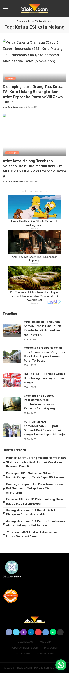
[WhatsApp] (53, 632)
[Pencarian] (64, 8)
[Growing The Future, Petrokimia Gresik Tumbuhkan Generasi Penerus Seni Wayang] (12, 404)
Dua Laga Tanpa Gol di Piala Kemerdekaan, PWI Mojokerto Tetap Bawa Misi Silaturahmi (36, 488)
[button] (60, 664)
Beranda (21, 21)
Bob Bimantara (15, 107)
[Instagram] (23, 632)
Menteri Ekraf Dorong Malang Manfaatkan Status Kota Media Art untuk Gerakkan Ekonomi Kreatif (36, 462)
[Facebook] (9, 632)
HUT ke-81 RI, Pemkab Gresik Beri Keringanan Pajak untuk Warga (44, 378)
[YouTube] (38, 632)
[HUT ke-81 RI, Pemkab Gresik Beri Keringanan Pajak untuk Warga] (12, 380)
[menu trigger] (6, 8)
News (10, 78)
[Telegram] (45, 632)
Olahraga (12, 152)
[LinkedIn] (31, 632)
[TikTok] (60, 632)
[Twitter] (16, 632)
